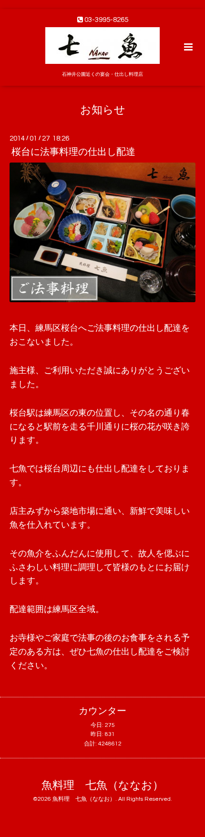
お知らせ (102, 109)
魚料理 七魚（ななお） (102, 785)
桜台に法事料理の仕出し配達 (73, 152)
